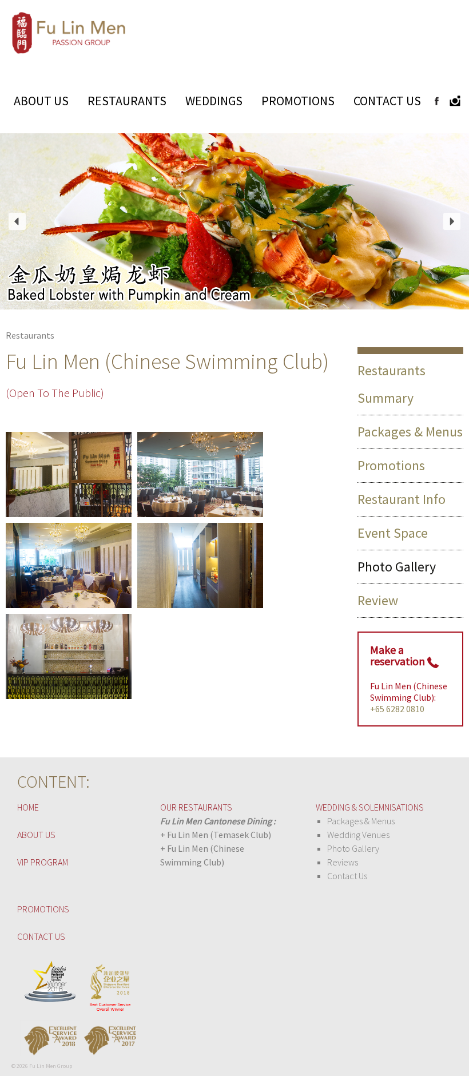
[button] (17, 221)
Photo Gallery (353, 848)
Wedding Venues (358, 834)
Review (377, 600)
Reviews (342, 862)
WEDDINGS (214, 101)
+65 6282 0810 (397, 708)
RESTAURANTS (127, 101)
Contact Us (347, 876)
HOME (28, 807)
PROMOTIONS (298, 101)
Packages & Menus (410, 431)
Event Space (392, 533)
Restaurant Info (401, 499)
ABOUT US (41, 101)
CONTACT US (387, 101)
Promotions (391, 465)
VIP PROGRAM (42, 862)
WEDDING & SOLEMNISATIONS (370, 807)
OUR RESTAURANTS (196, 807)
